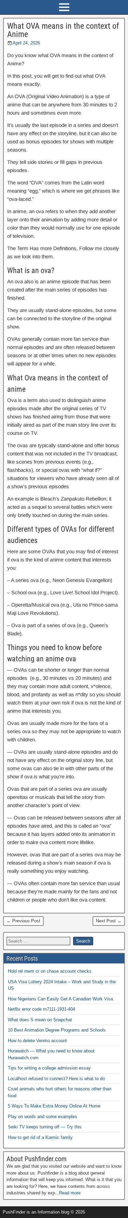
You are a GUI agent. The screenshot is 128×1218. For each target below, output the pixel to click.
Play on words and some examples (42, 1116)
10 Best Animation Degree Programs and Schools (57, 1030)
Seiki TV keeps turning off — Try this (45, 1126)
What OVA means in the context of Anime (63, 30)
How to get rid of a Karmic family (40, 1137)
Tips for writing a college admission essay (49, 1068)
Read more (70, 1192)
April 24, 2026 (26, 43)
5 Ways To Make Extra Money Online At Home (54, 1106)
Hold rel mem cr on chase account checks (49, 971)
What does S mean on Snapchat (40, 1019)
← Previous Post (23, 920)
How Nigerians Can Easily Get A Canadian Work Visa (60, 998)
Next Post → (109, 920)
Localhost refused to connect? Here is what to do (56, 1078)
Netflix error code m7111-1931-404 (41, 1009)
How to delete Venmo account (37, 1040)
